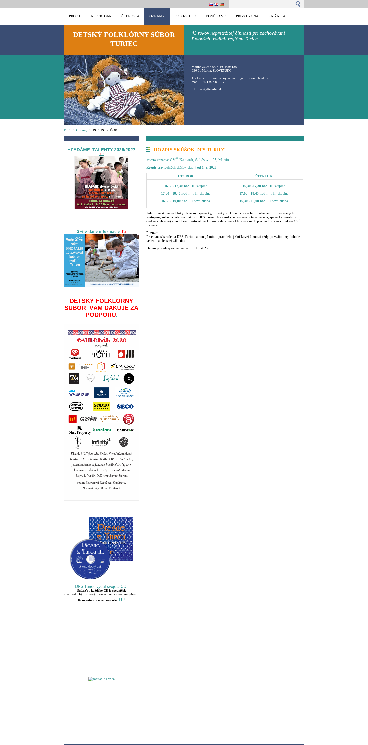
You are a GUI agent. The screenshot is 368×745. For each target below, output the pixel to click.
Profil (67, 130)
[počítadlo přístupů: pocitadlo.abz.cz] (101, 679)
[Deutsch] (222, 4)
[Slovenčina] (211, 4)
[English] (216, 4)
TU (121, 599)
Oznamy (81, 130)
